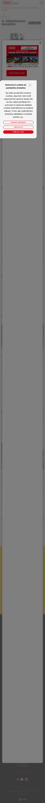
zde (21, 117)
